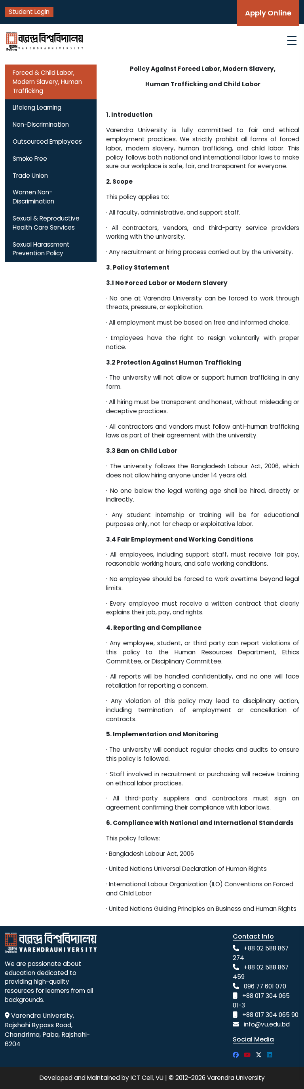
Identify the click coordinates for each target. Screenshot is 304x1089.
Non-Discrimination (41, 124)
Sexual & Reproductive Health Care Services (46, 223)
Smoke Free (30, 158)
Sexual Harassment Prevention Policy (41, 249)
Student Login (29, 12)
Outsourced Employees (47, 141)
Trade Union (30, 175)
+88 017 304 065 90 (270, 1015)
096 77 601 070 (265, 986)
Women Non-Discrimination (33, 196)
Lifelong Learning (37, 107)
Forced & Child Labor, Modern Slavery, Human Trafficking (47, 81)
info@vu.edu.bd (267, 1024)
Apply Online (268, 13)
